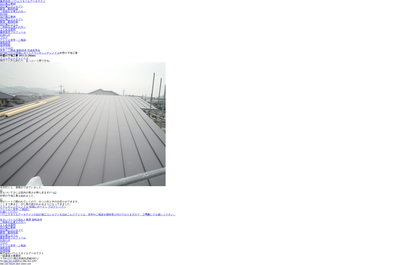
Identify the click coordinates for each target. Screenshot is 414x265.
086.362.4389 (11, 261)
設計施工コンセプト (11, 6)
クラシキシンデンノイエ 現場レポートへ (23, 206)
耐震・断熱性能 (9, 9)
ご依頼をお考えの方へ (13, 11)
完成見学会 (33, 50)
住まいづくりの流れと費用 (15, 219)
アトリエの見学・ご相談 (8, 49)
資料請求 (21, 50)
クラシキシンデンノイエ (14, 58)
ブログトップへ (57, 206)
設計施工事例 (8, 3)
